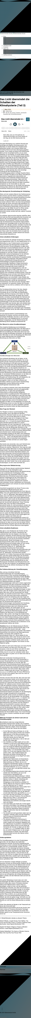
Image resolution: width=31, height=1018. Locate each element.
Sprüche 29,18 (4, 672)
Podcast (5, 47)
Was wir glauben (11, 52)
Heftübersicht (7, 45)
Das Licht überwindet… (14, 95)
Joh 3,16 (11, 828)
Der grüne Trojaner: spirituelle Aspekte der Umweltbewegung (14, 113)
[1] (0, 901)
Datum (8, 44)
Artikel (6, 95)
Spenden (9, 53)
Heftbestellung (7, 55)
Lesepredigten (11, 38)
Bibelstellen (10, 41)
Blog (4, 36)
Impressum (3, 1017)
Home (1, 95)
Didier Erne (9, 111)
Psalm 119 (19, 698)
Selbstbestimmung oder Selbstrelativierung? (14, 968)
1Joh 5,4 (5, 141)
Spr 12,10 (8, 421)
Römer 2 (19, 766)
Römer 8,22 (9, 598)
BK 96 (7, 112)
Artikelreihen (10, 39)
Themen (9, 42)
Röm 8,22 (17, 817)
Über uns (5, 48)
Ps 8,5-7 (27, 793)
